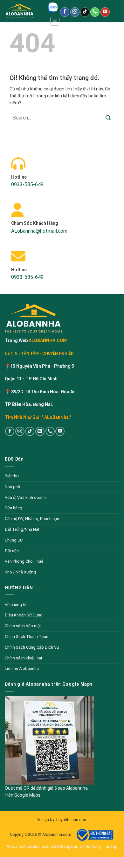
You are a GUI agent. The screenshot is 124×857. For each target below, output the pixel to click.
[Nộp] (108, 118)
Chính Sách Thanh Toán (26, 636)
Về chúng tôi (16, 604)
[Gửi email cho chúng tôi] (40, 431)
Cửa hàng (13, 507)
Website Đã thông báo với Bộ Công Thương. (62, 846)
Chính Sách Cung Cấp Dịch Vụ (32, 647)
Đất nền (12, 550)
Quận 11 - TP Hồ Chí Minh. (32, 378)
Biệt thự (12, 476)
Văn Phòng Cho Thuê (24, 561)
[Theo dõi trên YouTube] (105, 12)
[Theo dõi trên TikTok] (85, 12)
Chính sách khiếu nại (23, 658)
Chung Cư (14, 540)
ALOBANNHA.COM (47, 340)
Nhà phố (12, 486)
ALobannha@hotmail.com (39, 231)
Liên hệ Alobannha (22, 668)
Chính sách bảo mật (23, 625)
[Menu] (54, 21)
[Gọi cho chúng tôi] (95, 12)
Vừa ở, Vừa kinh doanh (25, 497)
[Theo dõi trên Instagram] (74, 12)
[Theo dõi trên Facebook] (64, 12)
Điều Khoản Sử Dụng (24, 615)
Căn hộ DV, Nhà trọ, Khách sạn (32, 518)
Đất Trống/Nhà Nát (22, 529)
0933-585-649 (27, 184)
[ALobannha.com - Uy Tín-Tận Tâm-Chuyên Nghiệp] (24, 11)
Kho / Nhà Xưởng (20, 572)
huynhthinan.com (71, 819)
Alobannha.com (57, 834)
